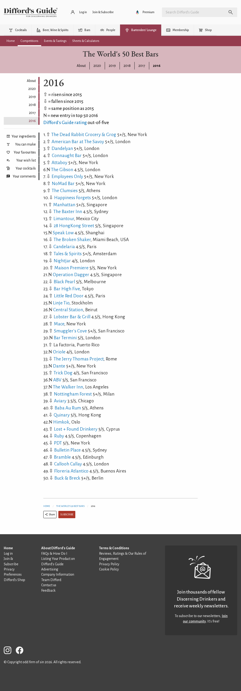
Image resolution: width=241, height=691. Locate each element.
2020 (97, 66)
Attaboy (59, 162)
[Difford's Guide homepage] (31, 12)
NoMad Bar (63, 183)
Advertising (49, 569)
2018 (127, 66)
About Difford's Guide (58, 548)
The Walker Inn (68, 386)
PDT (58, 442)
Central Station (68, 309)
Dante (59, 366)
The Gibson (62, 169)
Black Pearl (64, 281)
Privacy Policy (109, 564)
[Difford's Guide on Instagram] (9, 651)
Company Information (57, 574)
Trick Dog (63, 372)
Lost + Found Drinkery (75, 429)
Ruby (59, 435)
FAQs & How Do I (54, 553)
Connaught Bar (67, 155)
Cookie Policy (109, 569)
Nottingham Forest (73, 394)
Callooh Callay (68, 463)
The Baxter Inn (67, 211)
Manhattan (64, 204)
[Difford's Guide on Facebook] (21, 651)
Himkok (61, 422)
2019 (112, 66)
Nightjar (62, 260)
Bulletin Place (67, 450)
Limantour (63, 218)
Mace (59, 323)
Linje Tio (61, 302)
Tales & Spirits (68, 253)
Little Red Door (69, 295)
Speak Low (63, 232)
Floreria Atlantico (71, 471)
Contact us (48, 585)
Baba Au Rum (68, 407)
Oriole (59, 351)
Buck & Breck (67, 478)
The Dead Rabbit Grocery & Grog (83, 134)
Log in (8, 553)
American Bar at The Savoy (78, 141)
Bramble (62, 457)
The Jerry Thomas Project (79, 358)
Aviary (60, 400)
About (81, 66)
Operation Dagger (71, 274)
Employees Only (67, 176)
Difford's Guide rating (65, 122)
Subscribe (66, 514)
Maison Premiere (71, 267)
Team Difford (51, 580)
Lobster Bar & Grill (72, 316)
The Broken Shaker (72, 239)
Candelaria (64, 246)
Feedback (48, 590)
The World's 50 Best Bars (70, 506)
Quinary (62, 414)
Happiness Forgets (72, 197)
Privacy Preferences (13, 571)
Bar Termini (65, 337)
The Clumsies (65, 190)
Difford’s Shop (14, 580)
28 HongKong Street (74, 225)
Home (46, 506)
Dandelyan (62, 148)
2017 (141, 66)
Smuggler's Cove (70, 330)
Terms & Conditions (114, 548)
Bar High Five (67, 288)
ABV (57, 379)
